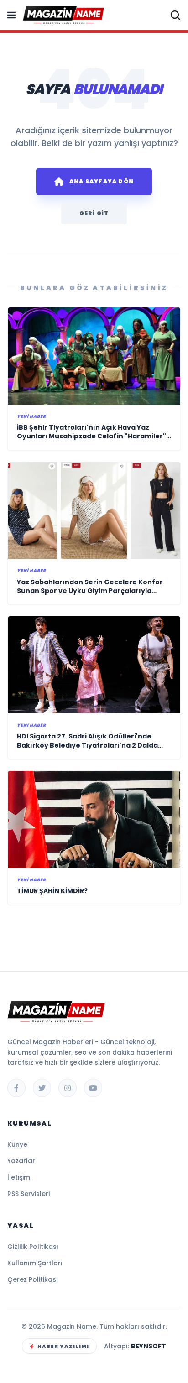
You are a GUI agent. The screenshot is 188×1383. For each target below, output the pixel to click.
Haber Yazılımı (63, 1346)
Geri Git (94, 213)
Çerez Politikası (32, 1279)
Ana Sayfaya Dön (101, 181)
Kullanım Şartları (35, 1263)
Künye (17, 1144)
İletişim (18, 1177)
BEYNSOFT (148, 1346)
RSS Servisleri (28, 1193)
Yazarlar (21, 1160)
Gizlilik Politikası (32, 1246)
